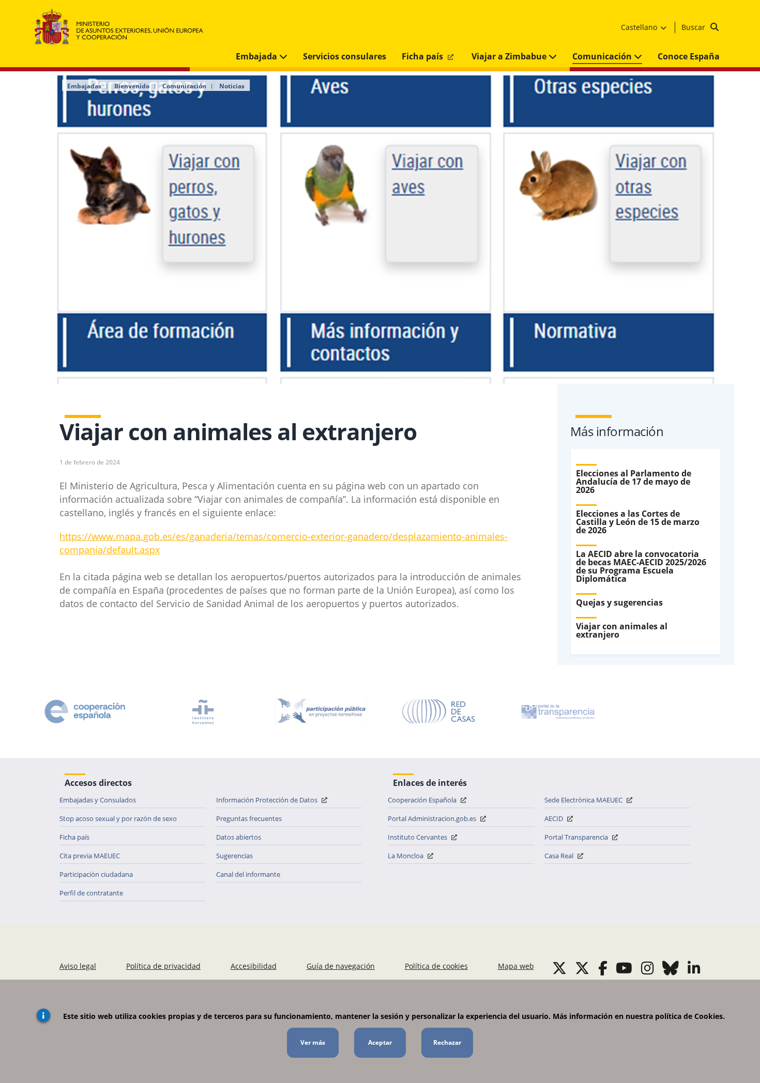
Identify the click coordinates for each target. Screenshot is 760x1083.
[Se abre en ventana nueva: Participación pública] (321, 711)
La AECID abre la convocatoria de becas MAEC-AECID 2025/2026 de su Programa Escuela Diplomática (641, 566)
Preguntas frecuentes (249, 818)
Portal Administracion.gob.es (433, 818)
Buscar (694, 27)
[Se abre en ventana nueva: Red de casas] (439, 711)
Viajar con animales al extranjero (621, 630)
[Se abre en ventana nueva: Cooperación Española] (85, 711)
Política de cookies (436, 966)
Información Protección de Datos (267, 799)
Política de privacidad (163, 966)
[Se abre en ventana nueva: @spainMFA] (582, 968)
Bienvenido (131, 86)
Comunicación (603, 56)
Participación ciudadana (96, 874)
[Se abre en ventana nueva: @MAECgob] (559, 968)
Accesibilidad (254, 966)
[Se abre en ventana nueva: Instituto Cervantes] (203, 711)
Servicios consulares (344, 56)
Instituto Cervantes (418, 837)
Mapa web (516, 966)
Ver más (312, 1042)
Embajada (257, 56)
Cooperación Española (423, 799)
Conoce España (689, 56)
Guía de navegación (341, 966)
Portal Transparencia (577, 837)
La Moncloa (406, 855)
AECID (554, 818)
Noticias (232, 86)
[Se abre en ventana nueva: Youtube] (624, 968)
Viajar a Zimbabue (510, 56)
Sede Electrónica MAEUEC (584, 799)
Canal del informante (248, 874)
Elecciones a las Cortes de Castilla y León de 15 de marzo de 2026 (638, 522)
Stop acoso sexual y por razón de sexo (118, 818)
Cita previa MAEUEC (89, 855)
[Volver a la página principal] (124, 27)
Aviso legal (77, 966)
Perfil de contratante (91, 893)
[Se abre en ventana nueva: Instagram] (647, 968)
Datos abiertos (238, 837)
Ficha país (423, 56)
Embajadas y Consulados (97, 799)
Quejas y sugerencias (619, 602)
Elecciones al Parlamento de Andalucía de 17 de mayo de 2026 (633, 482)
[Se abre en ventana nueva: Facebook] (602, 968)
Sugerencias (234, 855)
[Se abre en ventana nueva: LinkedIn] (694, 968)
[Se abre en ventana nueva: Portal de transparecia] (557, 711)
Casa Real (559, 855)
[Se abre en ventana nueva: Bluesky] (670, 968)
